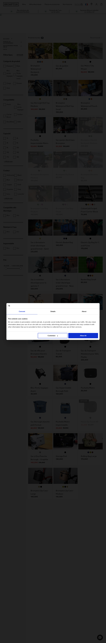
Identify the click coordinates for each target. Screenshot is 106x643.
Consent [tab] (22, 311)
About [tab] (84, 311)
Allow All (83, 335)
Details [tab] (53, 311)
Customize (51, 335)
